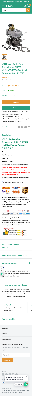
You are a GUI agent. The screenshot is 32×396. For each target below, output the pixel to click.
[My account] (25, 6)
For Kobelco (5, 77)
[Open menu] (3, 5)
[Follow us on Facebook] (3, 374)
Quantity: (4, 95)
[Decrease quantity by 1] (10, 96)
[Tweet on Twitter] (25, 127)
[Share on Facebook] (19, 127)
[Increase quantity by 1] (19, 96)
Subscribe (7, 360)
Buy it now (16, 108)
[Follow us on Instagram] (6, 374)
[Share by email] (29, 127)
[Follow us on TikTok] (16, 374)
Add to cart (16, 102)
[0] (29, 5)
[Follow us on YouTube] (13, 374)
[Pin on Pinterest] (22, 127)
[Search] (28, 10)
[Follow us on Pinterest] (10, 374)
